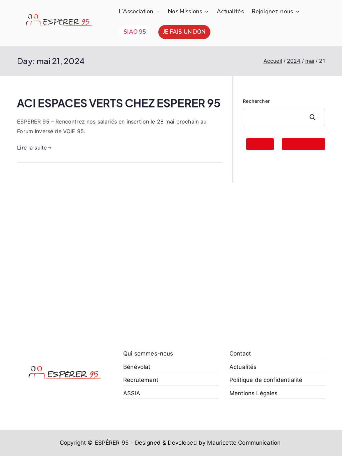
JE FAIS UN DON (184, 32)
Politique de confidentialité (265, 380)
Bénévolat (136, 367)
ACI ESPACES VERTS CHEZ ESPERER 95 (118, 102)
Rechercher (256, 101)
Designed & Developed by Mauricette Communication (207, 442)
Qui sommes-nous (148, 353)
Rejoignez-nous (272, 11)
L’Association (136, 11)
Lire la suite (32, 147)
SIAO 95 (135, 32)
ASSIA (131, 393)
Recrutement (140, 380)
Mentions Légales (253, 393)
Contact (240, 353)
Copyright (73, 442)
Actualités (230, 11)
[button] (156, 12)
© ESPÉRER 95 (108, 442)
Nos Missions (185, 11)
